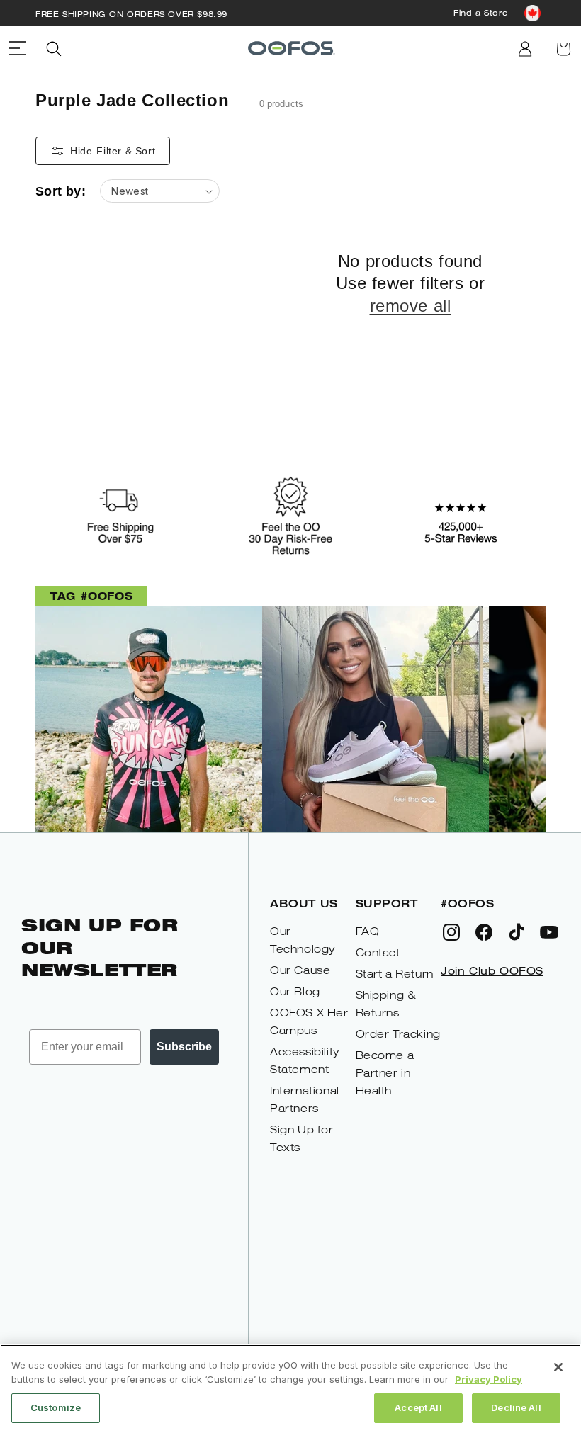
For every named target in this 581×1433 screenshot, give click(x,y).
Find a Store (480, 12)
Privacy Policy (488, 1379)
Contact (378, 952)
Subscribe (184, 1047)
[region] (290, 1388)
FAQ (368, 931)
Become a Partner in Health (385, 1072)
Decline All (516, 1407)
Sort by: (60, 191)
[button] (53, 48)
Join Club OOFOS (492, 970)
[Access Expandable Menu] (17, 49)
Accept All (418, 1407)
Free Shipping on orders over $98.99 (131, 14)
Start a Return (395, 973)
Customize (55, 1407)
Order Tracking (398, 1034)
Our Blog (295, 991)
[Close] (558, 1367)
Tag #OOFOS (91, 595)
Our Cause (300, 970)
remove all (410, 305)
